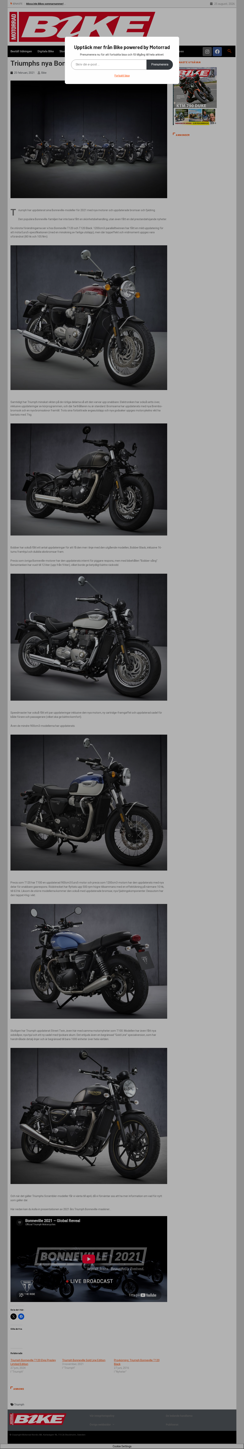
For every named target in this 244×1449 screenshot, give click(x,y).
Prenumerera (159, 64)
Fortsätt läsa (122, 75)
